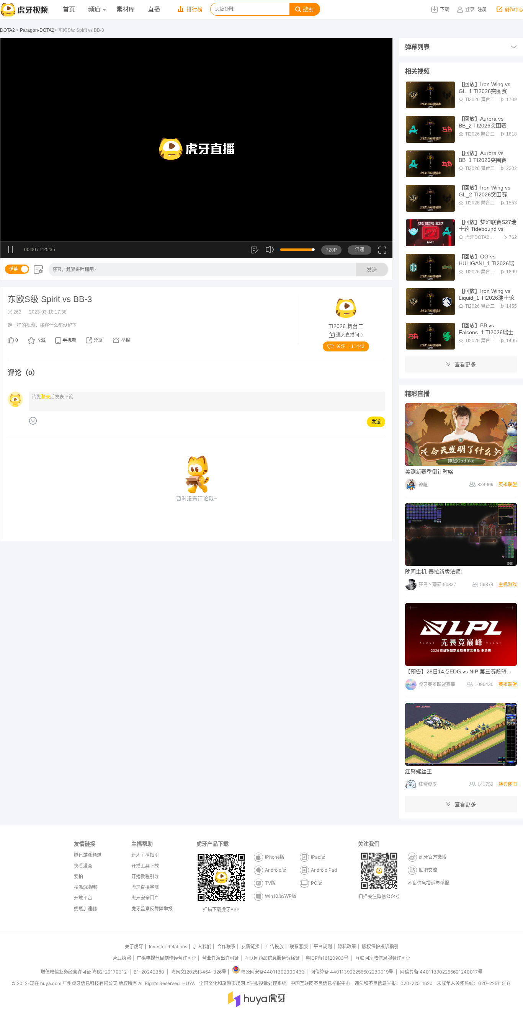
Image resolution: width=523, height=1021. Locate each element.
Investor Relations (168, 946)
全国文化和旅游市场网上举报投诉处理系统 (242, 983)
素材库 (125, 9)
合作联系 (226, 946)
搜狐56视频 (86, 887)
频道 (94, 9)
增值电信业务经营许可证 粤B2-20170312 (84, 972)
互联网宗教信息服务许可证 (382, 958)
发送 (371, 269)
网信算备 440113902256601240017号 (441, 972)
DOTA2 (7, 30)
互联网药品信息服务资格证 (272, 958)
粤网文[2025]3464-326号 (198, 972)
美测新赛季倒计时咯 (429, 472)
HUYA (188, 983)
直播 (154, 9)
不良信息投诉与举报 (428, 883)
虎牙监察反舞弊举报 (152, 909)
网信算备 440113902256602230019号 (351, 972)
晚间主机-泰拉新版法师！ (435, 571)
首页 (69, 9)
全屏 (382, 253)
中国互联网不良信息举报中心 (320, 983)
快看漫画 (83, 866)
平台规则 (323, 946)
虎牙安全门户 (145, 898)
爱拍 (78, 876)
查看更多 (465, 364)
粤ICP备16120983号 (327, 958)
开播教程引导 (145, 876)
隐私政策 (347, 946)
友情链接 (250, 946)
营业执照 (122, 958)
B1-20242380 (149, 972)
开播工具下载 (145, 866)
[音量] (270, 249)
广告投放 (274, 946)
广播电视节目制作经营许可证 (166, 958)
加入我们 (202, 946)
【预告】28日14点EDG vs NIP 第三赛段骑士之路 (464, 671)
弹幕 (13, 269)
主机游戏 (507, 584)
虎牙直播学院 (145, 887)
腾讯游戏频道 (87, 855)
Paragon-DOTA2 (37, 30)
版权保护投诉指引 (380, 946)
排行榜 (194, 9)
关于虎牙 (134, 946)
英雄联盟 (507, 484)
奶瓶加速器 (85, 909)
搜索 (308, 9)
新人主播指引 (145, 855)
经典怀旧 (507, 784)
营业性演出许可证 (220, 958)
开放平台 (83, 898)
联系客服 (298, 946)
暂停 (10, 250)
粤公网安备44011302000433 (273, 972)
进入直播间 (347, 335)
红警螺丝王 (418, 771)
